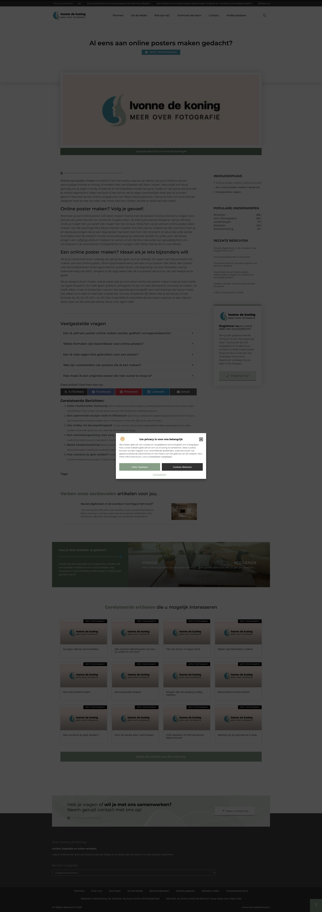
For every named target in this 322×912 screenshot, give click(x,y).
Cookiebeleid (159, 474)
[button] (201, 439)
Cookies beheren (182, 467)
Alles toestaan (140, 467)
